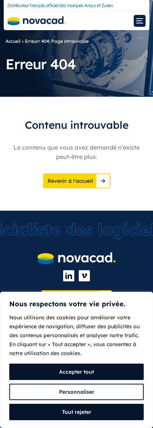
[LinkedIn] (68, 275)
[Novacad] (36, 21)
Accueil (13, 41)
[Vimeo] (84, 275)
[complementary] (76, 360)
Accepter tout (76, 371)
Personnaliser (76, 392)
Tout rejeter (76, 412)
